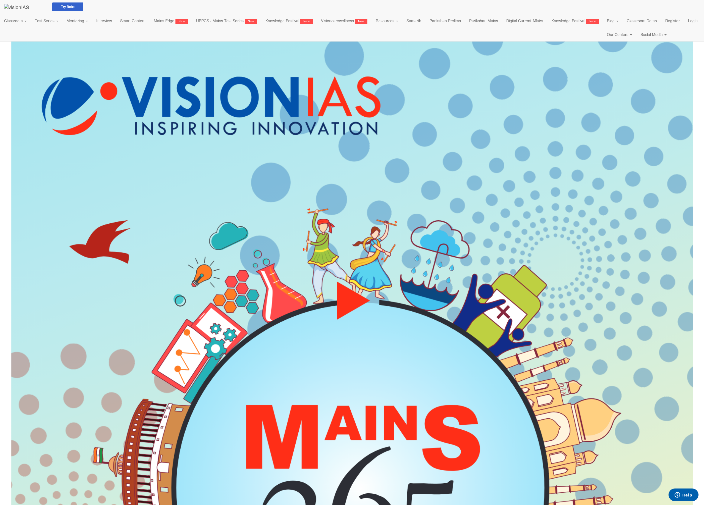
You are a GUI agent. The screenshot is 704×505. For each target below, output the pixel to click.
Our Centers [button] (618, 34)
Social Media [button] (652, 34)
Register (672, 20)
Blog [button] (611, 20)
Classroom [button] (14, 20)
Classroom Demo (642, 20)
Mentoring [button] (76, 20)
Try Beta (68, 6)
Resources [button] (385, 20)
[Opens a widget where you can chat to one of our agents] (683, 495)
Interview (104, 20)
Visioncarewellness (342, 20)
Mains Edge (169, 20)
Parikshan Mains (483, 20)
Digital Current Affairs (524, 20)
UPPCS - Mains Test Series (225, 20)
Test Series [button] (45, 20)
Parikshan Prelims (445, 20)
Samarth (413, 20)
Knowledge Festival (287, 20)
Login (693, 20)
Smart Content (132, 20)
